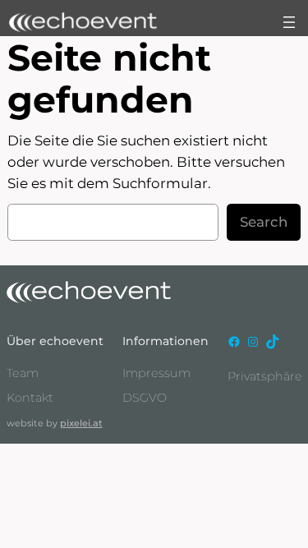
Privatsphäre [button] (265, 376)
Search (263, 222)
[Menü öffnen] (289, 22)
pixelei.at (81, 423)
